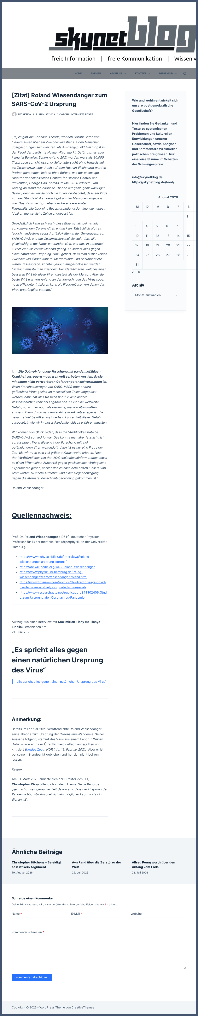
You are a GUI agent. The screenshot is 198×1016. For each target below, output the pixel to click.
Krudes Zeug (35, 749)
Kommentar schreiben (28, 932)
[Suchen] (184, 73)
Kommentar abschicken (32, 977)
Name (17, 913)
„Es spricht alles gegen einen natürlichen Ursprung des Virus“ (61, 681)
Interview (77, 114)
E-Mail (76, 913)
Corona (64, 114)
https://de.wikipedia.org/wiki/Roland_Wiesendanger (57, 567)
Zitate (89, 114)
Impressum (166, 73)
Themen (96, 73)
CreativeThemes (83, 1007)
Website (136, 913)
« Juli (136, 272)
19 (157, 245)
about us (116, 73)
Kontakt (140, 73)
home (78, 73)
